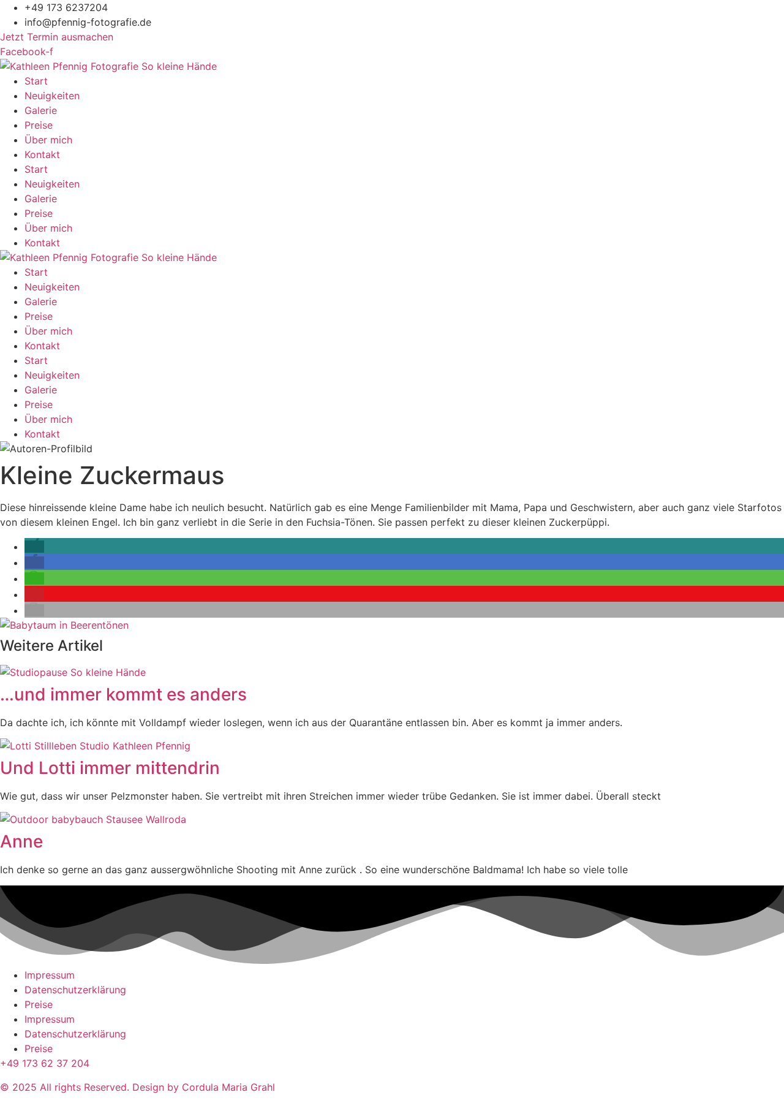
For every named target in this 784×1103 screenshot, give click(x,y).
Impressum (49, 975)
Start (36, 81)
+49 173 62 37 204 (44, 1063)
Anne (21, 841)
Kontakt (42, 154)
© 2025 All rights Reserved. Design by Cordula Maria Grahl (137, 1087)
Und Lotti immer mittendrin (110, 767)
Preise (38, 125)
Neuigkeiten (52, 95)
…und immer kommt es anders (123, 694)
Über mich (48, 140)
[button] (34, 546)
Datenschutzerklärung (75, 990)
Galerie (40, 110)
